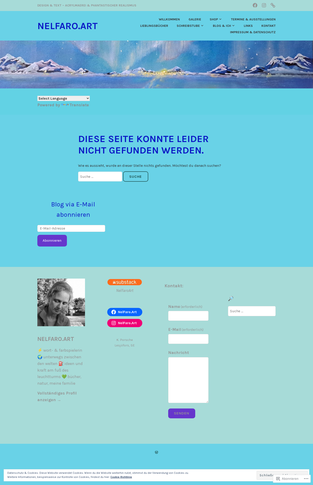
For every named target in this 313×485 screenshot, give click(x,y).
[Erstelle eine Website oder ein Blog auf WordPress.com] (156, 452)
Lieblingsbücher (154, 26)
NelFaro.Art (67, 26)
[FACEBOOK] (255, 5)
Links (248, 26)
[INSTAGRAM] (264, 5)
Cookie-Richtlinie (121, 477)
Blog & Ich (222, 26)
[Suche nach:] (100, 176)
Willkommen (169, 19)
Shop (214, 19)
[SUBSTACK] (273, 5)
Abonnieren (52, 240)
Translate (79, 104)
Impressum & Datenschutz (253, 32)
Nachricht (178, 352)
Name (185, 306)
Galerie (195, 19)
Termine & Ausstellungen (253, 19)
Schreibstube (188, 26)
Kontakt (268, 26)
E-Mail (186, 329)
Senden (181, 413)
